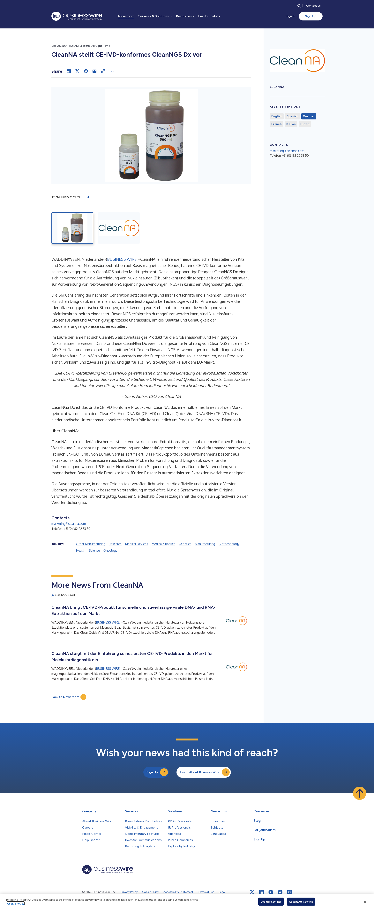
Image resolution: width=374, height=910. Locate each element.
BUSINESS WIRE (121, 259)
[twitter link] (252, 892)
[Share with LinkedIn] (69, 71)
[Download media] (88, 197)
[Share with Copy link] (103, 71)
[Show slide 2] (119, 228)
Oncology (110, 550)
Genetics (185, 544)
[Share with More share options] (111, 71)
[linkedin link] (261, 892)
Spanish (292, 116)
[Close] (365, 902)
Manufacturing (205, 544)
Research (115, 544)
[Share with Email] (94, 71)
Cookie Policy (15, 903)
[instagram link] (289, 892)
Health (80, 550)
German (309, 116)
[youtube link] (270, 892)
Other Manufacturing (90, 544)
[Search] (299, 6)
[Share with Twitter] (77, 71)
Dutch (305, 124)
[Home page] (76, 16)
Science (94, 550)
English (276, 116)
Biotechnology (229, 544)
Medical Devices (136, 544)
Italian (291, 124)
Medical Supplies (163, 544)
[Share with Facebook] (86, 71)
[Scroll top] (359, 793)
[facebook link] (280, 892)
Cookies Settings (270, 901)
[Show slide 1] (72, 228)
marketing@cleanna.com (68, 524)
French (276, 124)
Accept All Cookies (301, 901)
